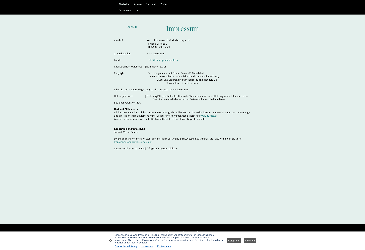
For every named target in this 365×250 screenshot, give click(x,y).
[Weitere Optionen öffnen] (137, 10)
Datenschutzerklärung (126, 246)
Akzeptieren (234, 240)
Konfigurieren (164, 246)
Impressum (147, 246)
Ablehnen (250, 240)
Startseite (132, 26)
